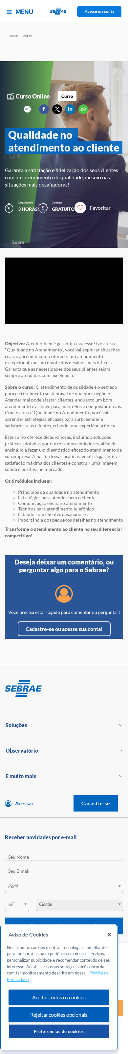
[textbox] (67, 886)
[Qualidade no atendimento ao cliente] (44, 109)
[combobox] (64, 887)
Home (14, 36)
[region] (59, 987)
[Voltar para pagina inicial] (64, 689)
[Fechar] (109, 934)
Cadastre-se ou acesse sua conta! (64, 629)
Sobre (18, 242)
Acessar (24, 803)
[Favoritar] (80, 207)
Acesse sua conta (99, 11)
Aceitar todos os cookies (59, 997)
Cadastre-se (95, 803)
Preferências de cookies (59, 1031)
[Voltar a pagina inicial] (64, 12)
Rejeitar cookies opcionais (58, 1014)
